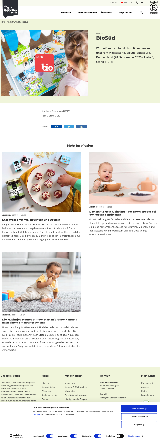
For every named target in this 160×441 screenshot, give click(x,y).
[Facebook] (57, 126)
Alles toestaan (138, 409)
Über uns (46, 383)
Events (45, 399)
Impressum (70, 383)
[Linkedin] (82, 126)
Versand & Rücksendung (76, 387)
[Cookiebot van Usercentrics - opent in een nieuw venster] (16, 436)
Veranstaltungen (14, 22)
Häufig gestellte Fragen (76, 399)
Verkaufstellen (48, 387)
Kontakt (113, 3)
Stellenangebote (49, 395)
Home (3, 22)
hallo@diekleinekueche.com (113, 397)
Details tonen (134, 436)
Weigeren (138, 425)
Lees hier (36, 414)
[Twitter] (70, 126)
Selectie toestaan (137, 417)
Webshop (46, 391)
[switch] (73, 436)
